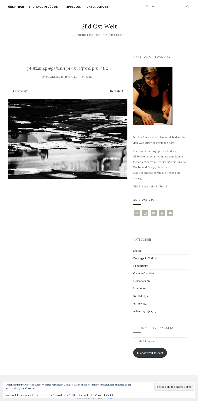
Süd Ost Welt (99, 26)
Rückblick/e (141, 296)
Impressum (73, 6)
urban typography (145, 311)
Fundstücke (140, 266)
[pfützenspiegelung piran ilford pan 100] (67, 138)
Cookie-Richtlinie (104, 395)
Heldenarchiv (141, 281)
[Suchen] (187, 6)
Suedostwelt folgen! (150, 353)
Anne (89, 76)
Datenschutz (97, 6)
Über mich (16, 6)
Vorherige (21, 91)
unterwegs (140, 303)
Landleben (139, 288)
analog (137, 250)
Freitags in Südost (44, 6)
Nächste (115, 91)
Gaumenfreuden (143, 273)
